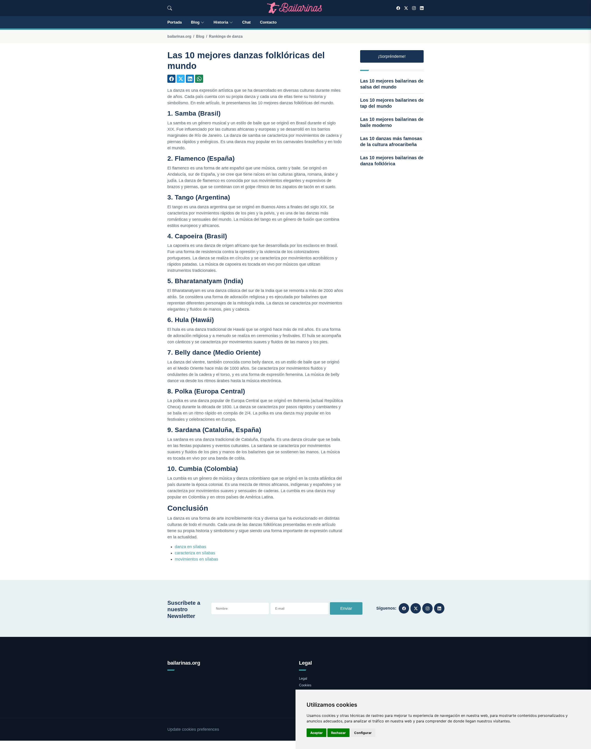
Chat (246, 22)
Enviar (346, 608)
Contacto (268, 22)
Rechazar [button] (338, 733)
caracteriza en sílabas (195, 553)
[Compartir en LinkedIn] (190, 79)
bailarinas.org (179, 36)
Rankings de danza (226, 36)
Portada (174, 22)
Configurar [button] (363, 733)
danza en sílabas (190, 546)
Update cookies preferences (193, 729)
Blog (195, 22)
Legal (303, 678)
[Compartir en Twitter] (181, 79)
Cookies (305, 685)
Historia (221, 22)
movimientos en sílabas (196, 559)
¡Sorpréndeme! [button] (392, 56)
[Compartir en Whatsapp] (199, 79)
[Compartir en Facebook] (171, 79)
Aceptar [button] (316, 733)
